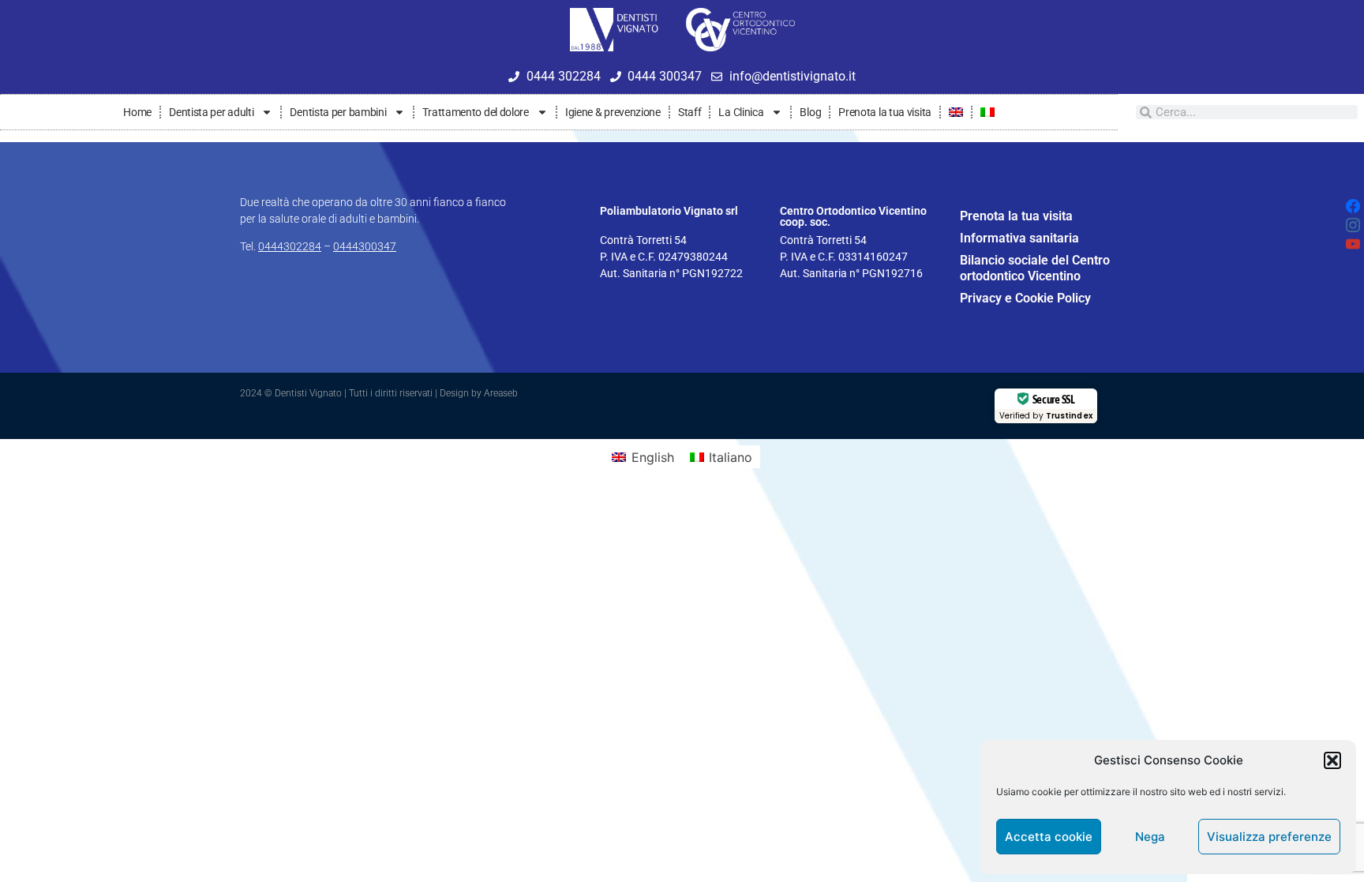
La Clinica (740, 112)
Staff (690, 112)
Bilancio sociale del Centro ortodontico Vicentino (1035, 268)
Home (137, 112)
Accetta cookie (1048, 836)
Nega (1150, 836)
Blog (810, 112)
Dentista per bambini (338, 112)
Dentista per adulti (211, 112)
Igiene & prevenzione (613, 112)
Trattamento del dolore (475, 112)
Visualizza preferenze (1269, 836)
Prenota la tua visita (884, 112)
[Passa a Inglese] (956, 112)
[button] (1332, 760)
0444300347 (364, 246)
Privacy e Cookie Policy (1025, 298)
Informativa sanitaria (1019, 238)
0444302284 (289, 246)
